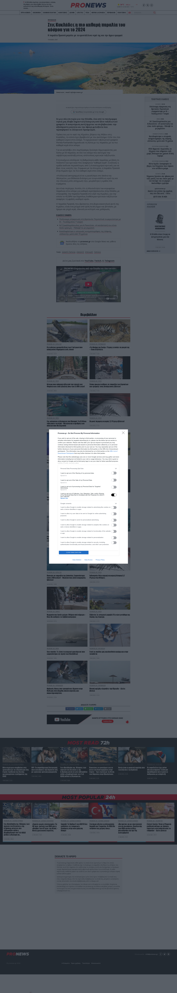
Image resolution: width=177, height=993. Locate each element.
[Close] (124, 433)
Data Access (88, 560)
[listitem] (88, 468)
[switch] (114, 473)
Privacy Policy (100, 560)
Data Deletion (77, 560)
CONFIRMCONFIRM (73, 552)
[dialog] (88, 496)
